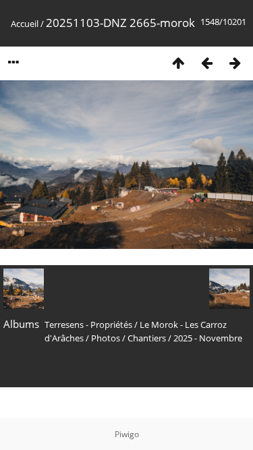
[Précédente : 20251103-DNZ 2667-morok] (206, 62)
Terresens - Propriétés (88, 324)
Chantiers (147, 338)
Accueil (24, 24)
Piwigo (127, 434)
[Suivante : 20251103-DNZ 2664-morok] (235, 62)
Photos (105, 338)
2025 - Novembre (207, 338)
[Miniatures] (178, 62)
